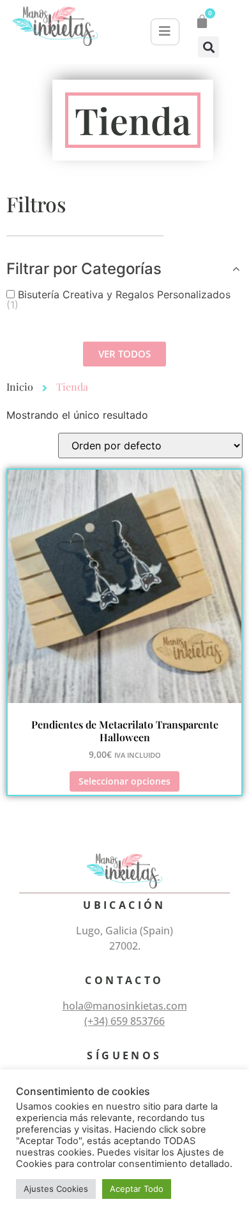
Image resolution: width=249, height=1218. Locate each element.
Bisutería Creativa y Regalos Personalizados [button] (118, 299)
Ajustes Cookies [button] (56, 1189)
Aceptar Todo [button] (136, 1189)
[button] (208, 46)
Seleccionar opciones (124, 781)
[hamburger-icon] (165, 31)
